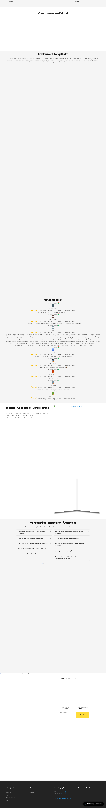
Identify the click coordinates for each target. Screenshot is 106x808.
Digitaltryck (9, 795)
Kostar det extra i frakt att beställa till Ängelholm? (31, 538)
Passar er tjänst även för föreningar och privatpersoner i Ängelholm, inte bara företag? (70, 557)
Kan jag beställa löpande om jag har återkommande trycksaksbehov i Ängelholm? (68, 550)
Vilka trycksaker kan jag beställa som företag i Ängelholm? (33, 543)
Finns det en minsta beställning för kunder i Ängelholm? (32, 548)
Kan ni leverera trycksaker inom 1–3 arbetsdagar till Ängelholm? (31, 532)
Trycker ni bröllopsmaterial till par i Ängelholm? (67, 538)
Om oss (32, 792)
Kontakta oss (33, 795)
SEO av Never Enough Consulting (63, 798)
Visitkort (8, 800)
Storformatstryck (10, 797)
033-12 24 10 (72, 678)
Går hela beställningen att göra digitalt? (28, 553)
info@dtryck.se (67, 792)
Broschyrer (8, 792)
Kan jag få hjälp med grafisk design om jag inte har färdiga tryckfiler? (70, 544)
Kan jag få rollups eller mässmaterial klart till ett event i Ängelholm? (69, 532)
